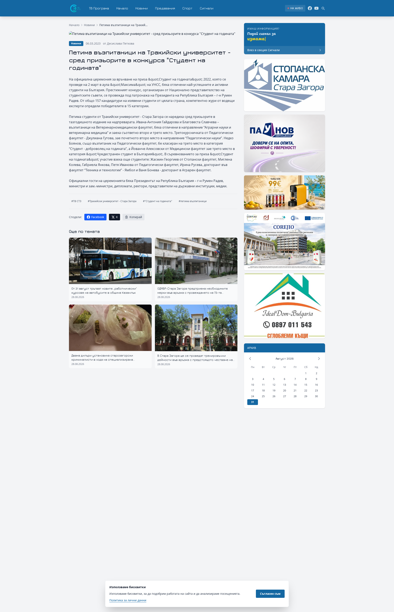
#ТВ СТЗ (76, 201)
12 (274, 385)
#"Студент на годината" (157, 201)
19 (274, 390)
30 (316, 396)
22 (305, 390)
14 (295, 385)
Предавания (165, 8)
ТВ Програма (99, 8)
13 (284, 385)
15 (305, 385)
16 (316, 385)
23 (316, 390)
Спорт (187, 8)
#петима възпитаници (193, 201)
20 (284, 390)
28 (295, 396)
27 (284, 396)
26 (274, 396)
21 (295, 390)
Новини (141, 8)
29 (305, 396)
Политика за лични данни (127, 600)
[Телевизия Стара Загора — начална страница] (75, 8)
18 (263, 390)
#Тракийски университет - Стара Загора (112, 201)
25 (263, 396)
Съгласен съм (270, 594)
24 (252, 396)
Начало (122, 8)
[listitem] (295, 8)
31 (252, 402)
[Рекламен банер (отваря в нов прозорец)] (284, 85)
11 (263, 385)
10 (252, 385)
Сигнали (206, 8)
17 (252, 390)
